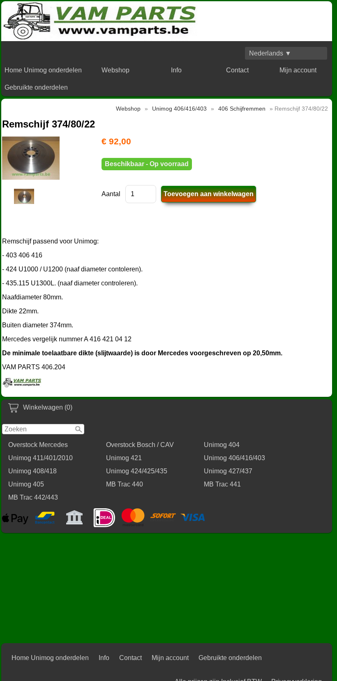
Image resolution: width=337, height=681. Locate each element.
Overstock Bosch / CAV (140, 444)
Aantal (111, 193)
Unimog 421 (124, 457)
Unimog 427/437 (228, 471)
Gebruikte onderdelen (36, 87)
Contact (237, 70)
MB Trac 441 (222, 484)
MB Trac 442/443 (33, 497)
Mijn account (297, 70)
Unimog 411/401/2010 (40, 457)
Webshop (115, 70)
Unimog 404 (222, 444)
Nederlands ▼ (270, 53)
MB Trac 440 (124, 484)
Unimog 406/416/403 (234, 457)
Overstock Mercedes (38, 444)
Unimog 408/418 (32, 471)
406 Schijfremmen (241, 108)
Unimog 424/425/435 (136, 471)
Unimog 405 (26, 484)
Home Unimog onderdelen (43, 70)
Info (176, 70)
